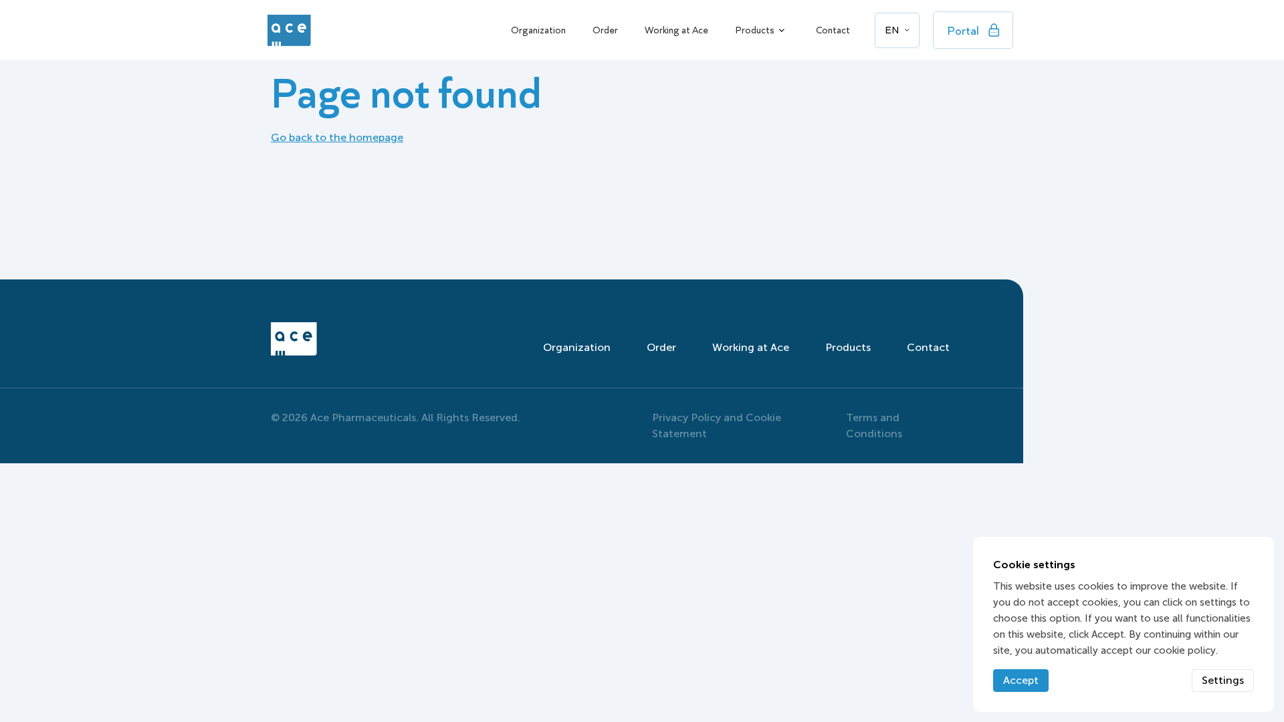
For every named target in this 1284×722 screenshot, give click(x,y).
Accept (1021, 680)
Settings (1223, 680)
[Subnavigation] (781, 30)
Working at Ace (676, 30)
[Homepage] (286, 30)
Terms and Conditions (874, 425)
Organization (538, 30)
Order (605, 30)
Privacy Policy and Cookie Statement (716, 425)
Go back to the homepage (337, 137)
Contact (833, 30)
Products (754, 30)
